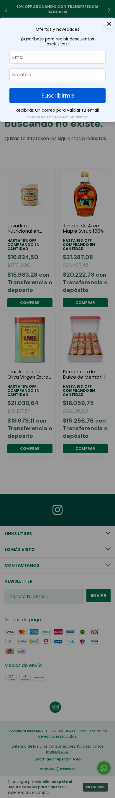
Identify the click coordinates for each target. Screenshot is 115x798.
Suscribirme (57, 96)
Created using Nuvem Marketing (57, 117)
